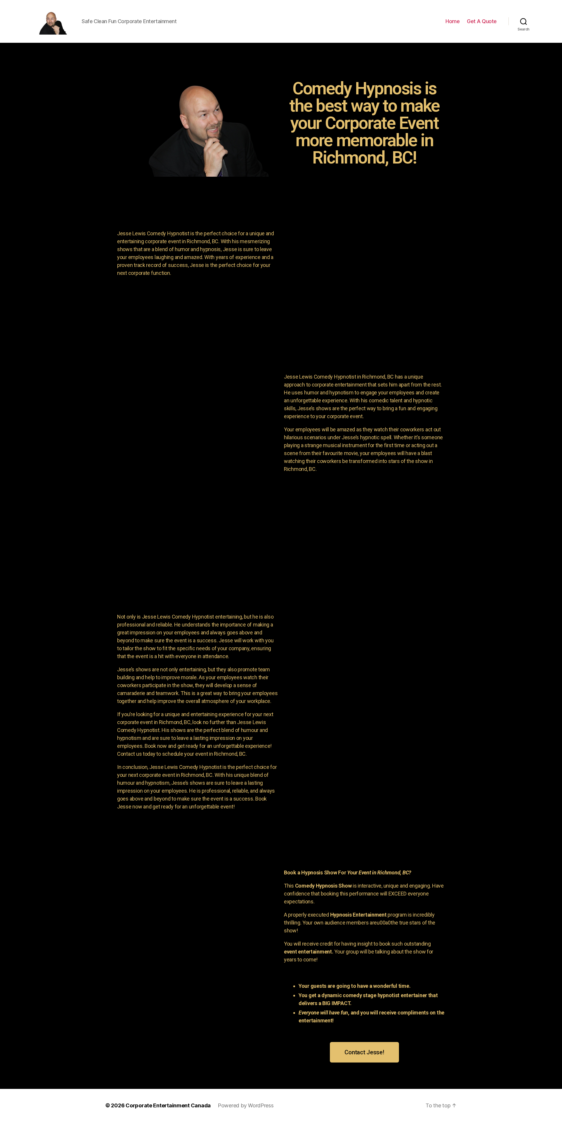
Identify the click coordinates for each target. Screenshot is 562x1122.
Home (453, 21)
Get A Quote (482, 21)
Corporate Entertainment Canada (168, 1105)
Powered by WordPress (246, 1105)
